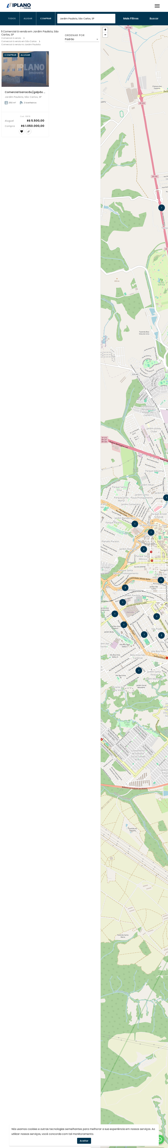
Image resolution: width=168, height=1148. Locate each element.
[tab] (12, 18)
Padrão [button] (69, 39)
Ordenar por (74, 35)
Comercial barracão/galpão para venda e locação (39, 92)
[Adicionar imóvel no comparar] (28, 131)
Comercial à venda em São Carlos (19, 41)
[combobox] (86, 18)
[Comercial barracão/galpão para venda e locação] (25, 69)
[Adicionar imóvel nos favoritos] (21, 131)
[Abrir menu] (157, 6)
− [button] (105, 34)
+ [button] (105, 29)
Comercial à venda (11, 38)
